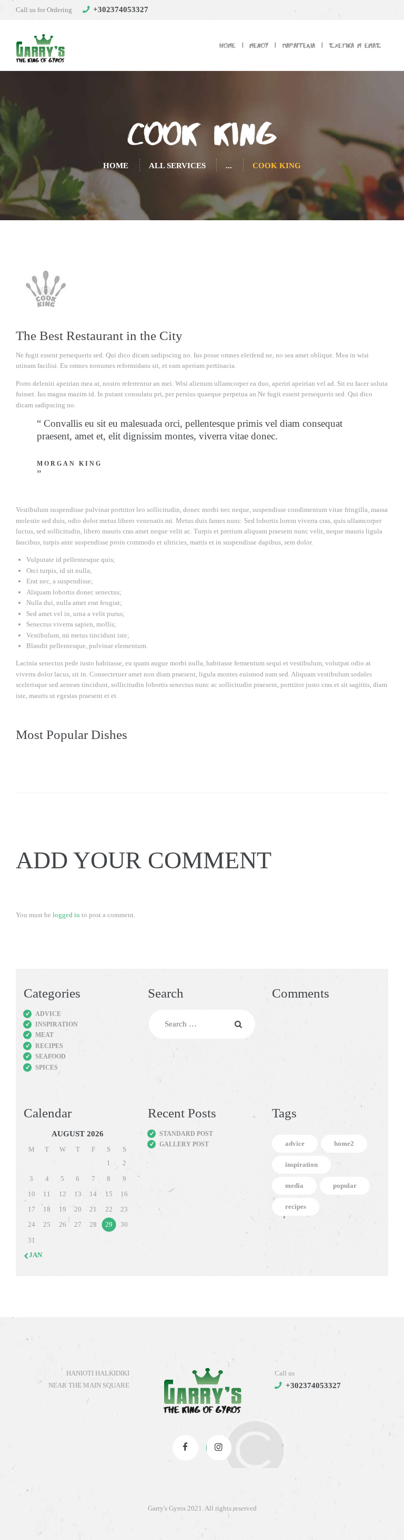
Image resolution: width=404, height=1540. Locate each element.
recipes (295, 1206)
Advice (48, 1014)
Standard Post (186, 1133)
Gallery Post (184, 1144)
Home (115, 165)
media (294, 1185)
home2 (344, 1143)
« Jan (33, 1255)
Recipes (49, 1046)
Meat (44, 1035)
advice (295, 1143)
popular (345, 1185)
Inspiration (56, 1024)
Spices (46, 1067)
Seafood (50, 1056)
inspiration (301, 1164)
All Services (177, 165)
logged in (66, 915)
